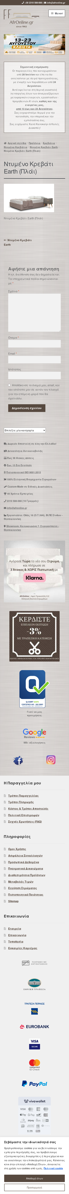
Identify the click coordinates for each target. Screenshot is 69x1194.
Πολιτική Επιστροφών (23, 815)
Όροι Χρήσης (17, 849)
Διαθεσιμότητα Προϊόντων (26, 875)
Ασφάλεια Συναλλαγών (25, 855)
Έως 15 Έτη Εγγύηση (19, 465)
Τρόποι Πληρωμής (21, 802)
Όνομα (13, 337)
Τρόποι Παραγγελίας (23, 796)
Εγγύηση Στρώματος (22, 888)
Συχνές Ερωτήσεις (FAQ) (25, 821)
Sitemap (13, 901)
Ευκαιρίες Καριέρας (22, 948)
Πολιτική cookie (53, 1168)
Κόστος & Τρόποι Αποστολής (28, 808)
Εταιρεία (14, 928)
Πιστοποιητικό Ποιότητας (25, 894)
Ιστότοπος (14, 369)
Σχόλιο (13, 291)
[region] (34, 1165)
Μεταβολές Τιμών (20, 882)
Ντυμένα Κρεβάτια (15, 147)
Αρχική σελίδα (17, 143)
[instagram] (50, 759)
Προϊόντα (34, 143)
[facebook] (18, 760)
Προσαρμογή (34, 1187)
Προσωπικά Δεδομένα (23, 862)
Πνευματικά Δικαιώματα (25, 868)
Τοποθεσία (15, 941)
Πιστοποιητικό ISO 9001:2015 (23, 472)
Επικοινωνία (17, 935)
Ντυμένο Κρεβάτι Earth (44, 147)
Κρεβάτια (49, 143)
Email (12, 353)
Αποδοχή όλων (34, 1178)
